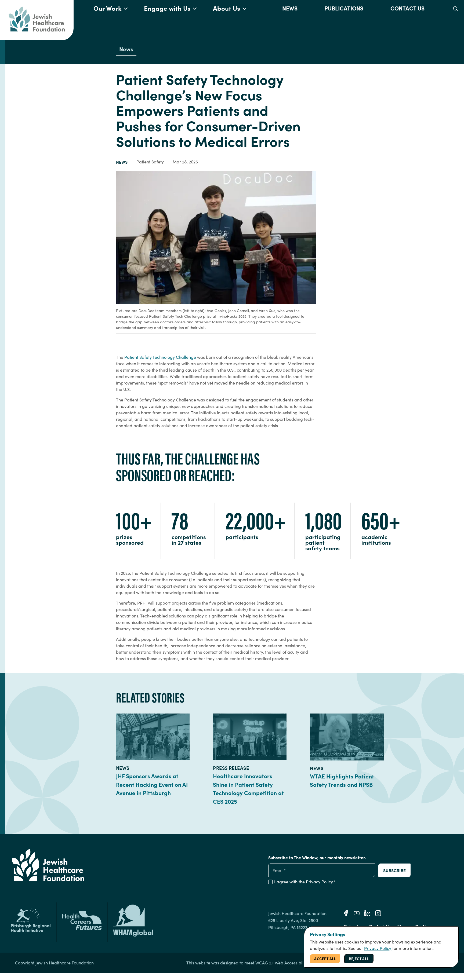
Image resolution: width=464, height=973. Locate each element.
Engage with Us (167, 7)
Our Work (107, 7)
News (290, 8)
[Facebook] (345, 913)
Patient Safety (150, 161)
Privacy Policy (319, 881)
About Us (226, 7)
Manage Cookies (413, 926)
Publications (343, 8)
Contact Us (407, 8)
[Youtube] (356, 913)
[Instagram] (378, 913)
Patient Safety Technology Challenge (160, 357)
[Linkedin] (367, 913)
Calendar (353, 926)
